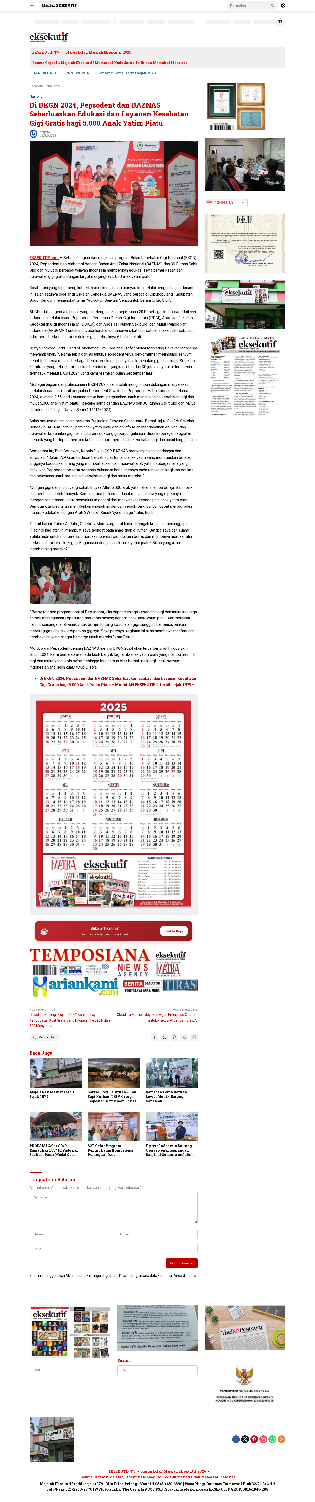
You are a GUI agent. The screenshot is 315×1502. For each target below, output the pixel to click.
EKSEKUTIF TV (46, 52)
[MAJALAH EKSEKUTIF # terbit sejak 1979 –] (49, 37)
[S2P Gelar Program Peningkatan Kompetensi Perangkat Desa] (114, 1126)
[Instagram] (263, 1439)
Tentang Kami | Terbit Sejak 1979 (127, 73)
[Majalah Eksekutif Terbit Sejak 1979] (56, 1073)
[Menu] (33, 5)
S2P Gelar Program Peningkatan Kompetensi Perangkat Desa (110, 1150)
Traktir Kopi (174, 931)
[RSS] (281, 1439)
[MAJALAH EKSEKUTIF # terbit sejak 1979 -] (52, 1439)
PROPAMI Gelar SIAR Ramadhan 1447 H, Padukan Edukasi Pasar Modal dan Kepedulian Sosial (54, 1150)
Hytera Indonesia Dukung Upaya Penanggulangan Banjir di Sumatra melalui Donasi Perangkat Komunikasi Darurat (169, 1150)
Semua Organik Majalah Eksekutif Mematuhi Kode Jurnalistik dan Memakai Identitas (109, 62)
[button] (273, 5)
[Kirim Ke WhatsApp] (194, 1037)
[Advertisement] (114, 955)
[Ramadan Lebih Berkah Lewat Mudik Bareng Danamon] (172, 1073)
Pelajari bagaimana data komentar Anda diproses (157, 1276)
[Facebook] (236, 1439)
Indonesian (222, 202)
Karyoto (45, 132)
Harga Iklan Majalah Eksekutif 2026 (98, 52)
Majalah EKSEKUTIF (59, 5)
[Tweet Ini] (164, 1037)
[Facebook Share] (154, 1037)
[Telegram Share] (184, 1037)
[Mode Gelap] (283, 5)
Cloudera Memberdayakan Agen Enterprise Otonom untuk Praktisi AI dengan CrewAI (157, 1014)
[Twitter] (245, 1439)
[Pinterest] (254, 1439)
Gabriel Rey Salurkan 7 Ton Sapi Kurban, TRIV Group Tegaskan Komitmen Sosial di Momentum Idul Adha (112, 1097)
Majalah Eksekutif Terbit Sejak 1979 (52, 1094)
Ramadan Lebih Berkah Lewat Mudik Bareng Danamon (166, 1096)
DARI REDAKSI (45, 73)
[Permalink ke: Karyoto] (33, 134)
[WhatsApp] (272, 1439)
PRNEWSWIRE (78, 73)
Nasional (37, 96)
